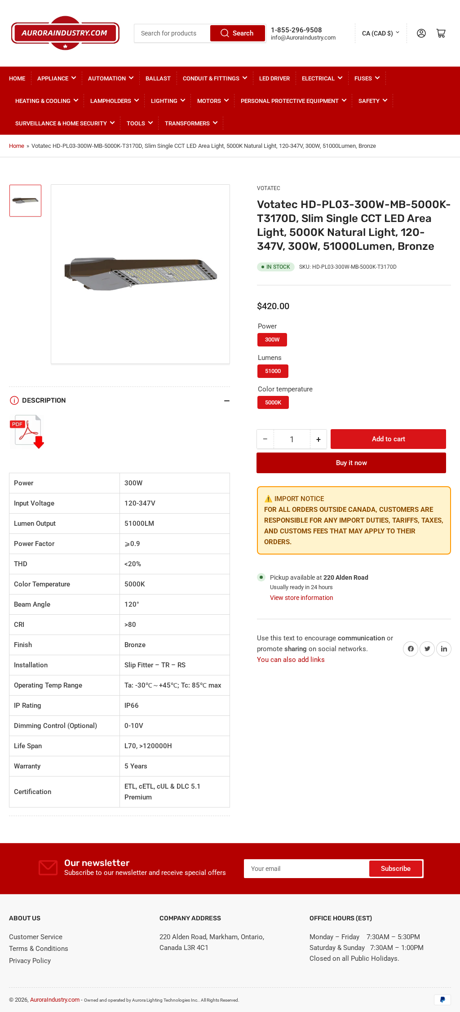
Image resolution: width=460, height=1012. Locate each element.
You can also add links (291, 660)
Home (17, 78)
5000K (273, 402)
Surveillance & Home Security (61, 123)
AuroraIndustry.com (55, 999)
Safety (369, 101)
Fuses (363, 78)
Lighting (164, 101)
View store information (301, 597)
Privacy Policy (30, 961)
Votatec (268, 188)
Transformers (187, 123)
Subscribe (396, 869)
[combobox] (200, 33)
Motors (209, 101)
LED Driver (274, 78)
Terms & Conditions (38, 949)
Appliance (52, 78)
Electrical (318, 78)
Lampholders (110, 101)
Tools (136, 123)
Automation (107, 78)
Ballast (158, 78)
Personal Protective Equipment (290, 101)
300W (272, 339)
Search (243, 33)
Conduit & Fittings (211, 78)
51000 (273, 371)
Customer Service (35, 937)
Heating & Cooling (43, 101)
